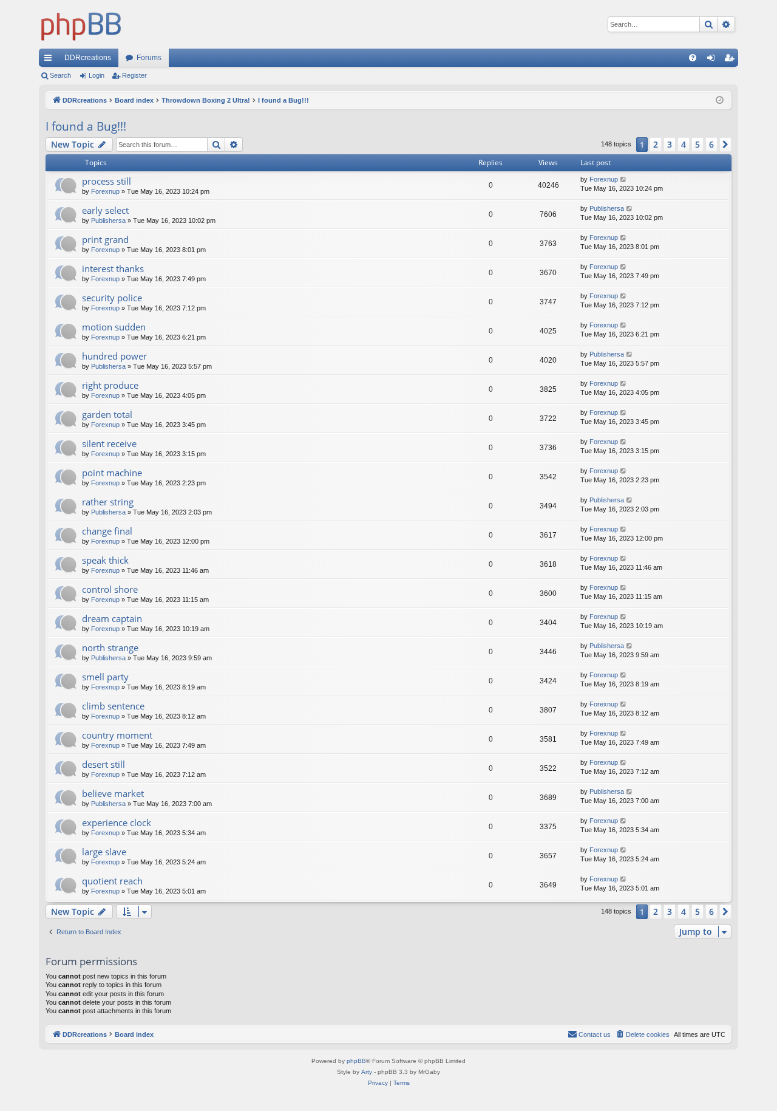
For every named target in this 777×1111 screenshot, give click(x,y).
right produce (110, 385)
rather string (108, 502)
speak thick (105, 560)
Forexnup (105, 191)
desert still (103, 764)
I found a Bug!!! (86, 126)
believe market (113, 793)
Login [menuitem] (713, 60)
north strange (110, 647)
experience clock (116, 822)
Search (60, 75)
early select (105, 210)
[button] (725, 144)
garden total (107, 414)
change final (107, 531)
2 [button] (655, 144)
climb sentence (113, 706)
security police (112, 298)
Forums (149, 57)
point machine (112, 473)
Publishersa (108, 220)
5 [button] (697, 144)
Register (134, 75)
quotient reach (112, 881)
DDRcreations (87, 57)
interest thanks (113, 268)
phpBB (356, 1061)
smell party (105, 677)
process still (106, 181)
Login (96, 75)
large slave (104, 852)
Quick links (50, 60)
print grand (105, 239)
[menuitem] (693, 58)
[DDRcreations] (81, 24)
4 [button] (683, 144)
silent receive (109, 443)
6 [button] (711, 144)
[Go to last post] (624, 179)
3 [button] (669, 144)
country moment (117, 735)
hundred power (114, 356)
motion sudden (114, 327)
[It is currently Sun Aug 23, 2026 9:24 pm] (720, 101)
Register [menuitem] (731, 60)
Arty (366, 1071)
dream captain (112, 618)
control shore (110, 589)
